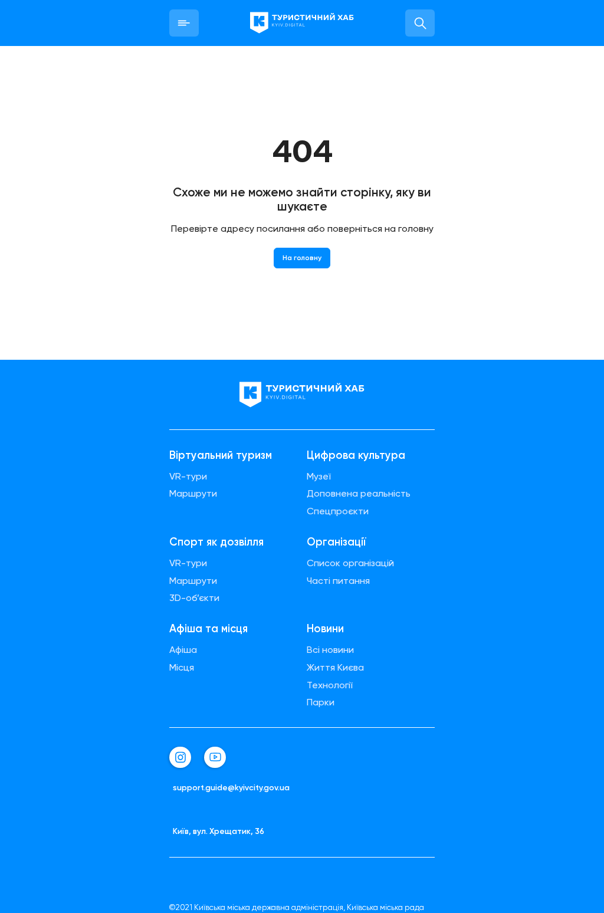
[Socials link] (180, 758)
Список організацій (350, 563)
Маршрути (193, 493)
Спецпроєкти (338, 511)
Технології (330, 685)
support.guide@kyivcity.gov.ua (231, 787)
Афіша (183, 650)
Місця (181, 667)
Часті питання (338, 581)
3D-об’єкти (194, 598)
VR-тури (188, 476)
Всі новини (330, 650)
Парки (320, 702)
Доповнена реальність (359, 493)
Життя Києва (335, 667)
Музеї (319, 476)
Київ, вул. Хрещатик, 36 (218, 831)
